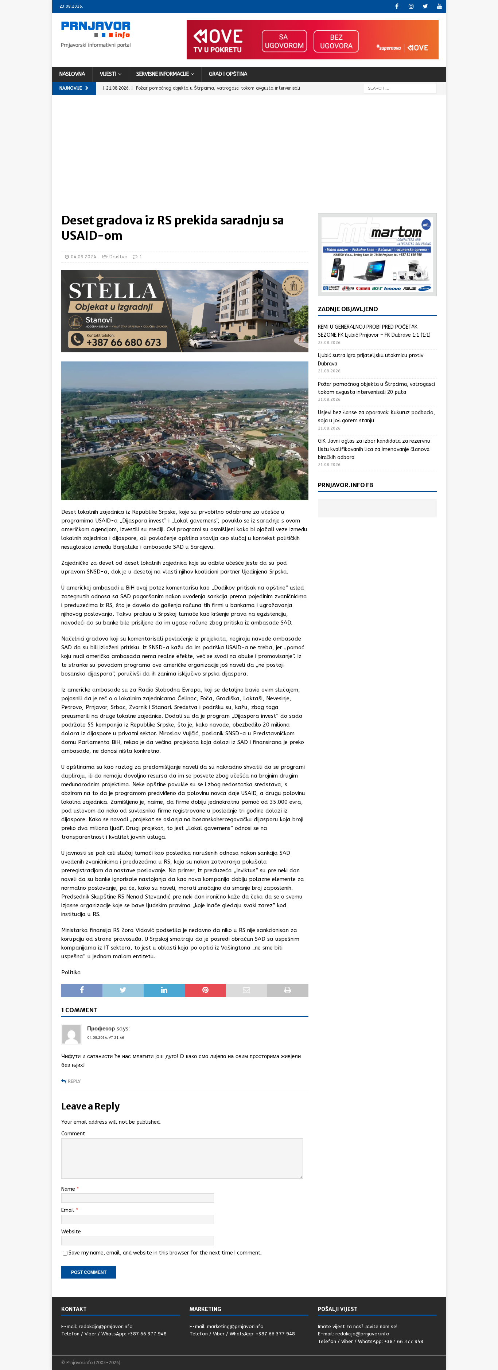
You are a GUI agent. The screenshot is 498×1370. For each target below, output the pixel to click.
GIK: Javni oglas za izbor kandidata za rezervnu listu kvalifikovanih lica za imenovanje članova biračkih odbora (374, 449)
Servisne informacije (162, 74)
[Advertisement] (249, 158)
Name (69, 1189)
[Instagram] (411, 6)
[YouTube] (439, 6)
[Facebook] (396, 6)
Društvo (118, 256)
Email (68, 1210)
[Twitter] (425, 6)
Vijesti (108, 74)
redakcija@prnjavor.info (106, 1326)
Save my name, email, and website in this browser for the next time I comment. (165, 1253)
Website (71, 1232)
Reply (74, 1081)
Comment (73, 1134)
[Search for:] (400, 88)
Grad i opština (228, 74)
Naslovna (72, 74)
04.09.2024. (84, 256)
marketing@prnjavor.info (235, 1326)
